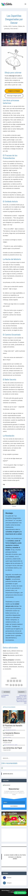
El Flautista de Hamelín (12, 725)
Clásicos (20, 26)
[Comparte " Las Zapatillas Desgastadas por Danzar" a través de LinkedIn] (14, 680)
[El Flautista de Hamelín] (14, 717)
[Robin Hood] (14, 737)
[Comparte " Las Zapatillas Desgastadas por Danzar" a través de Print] (20, 680)
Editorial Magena (5, 890)
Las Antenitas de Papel (12, 748)
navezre (14, 506)
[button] (20, 892)
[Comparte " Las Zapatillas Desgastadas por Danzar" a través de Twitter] (11, 680)
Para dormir (13, 28)
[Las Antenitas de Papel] (14, 745)
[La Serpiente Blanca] (14, 730)
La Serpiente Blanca (11, 733)
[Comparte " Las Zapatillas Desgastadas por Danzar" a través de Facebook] (8, 680)
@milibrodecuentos (8, 773)
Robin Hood (7, 740)
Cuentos (14, 26)
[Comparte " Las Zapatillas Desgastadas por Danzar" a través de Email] (17, 680)
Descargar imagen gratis (14, 95)
